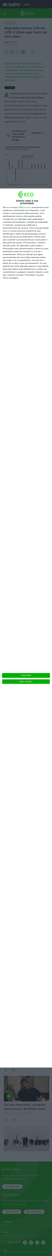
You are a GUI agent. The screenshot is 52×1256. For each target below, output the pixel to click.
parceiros (27, 207)
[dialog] (26, 628)
